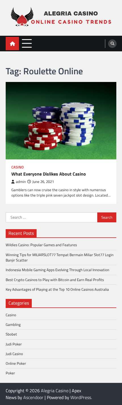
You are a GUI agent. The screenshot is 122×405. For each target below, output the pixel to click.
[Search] (112, 43)
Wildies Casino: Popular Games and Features (41, 245)
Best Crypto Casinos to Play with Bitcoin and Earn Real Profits (55, 279)
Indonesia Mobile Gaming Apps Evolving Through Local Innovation (57, 270)
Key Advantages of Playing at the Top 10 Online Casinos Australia (57, 289)
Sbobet (11, 334)
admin (21, 181)
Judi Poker (14, 344)
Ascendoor (33, 397)
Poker (10, 373)
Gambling (13, 324)
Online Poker (16, 363)
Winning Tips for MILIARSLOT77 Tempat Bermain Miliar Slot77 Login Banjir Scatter (59, 257)
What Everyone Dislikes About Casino (48, 174)
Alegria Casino (54, 390)
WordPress (80, 397)
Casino (17, 167)
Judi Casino (14, 354)
